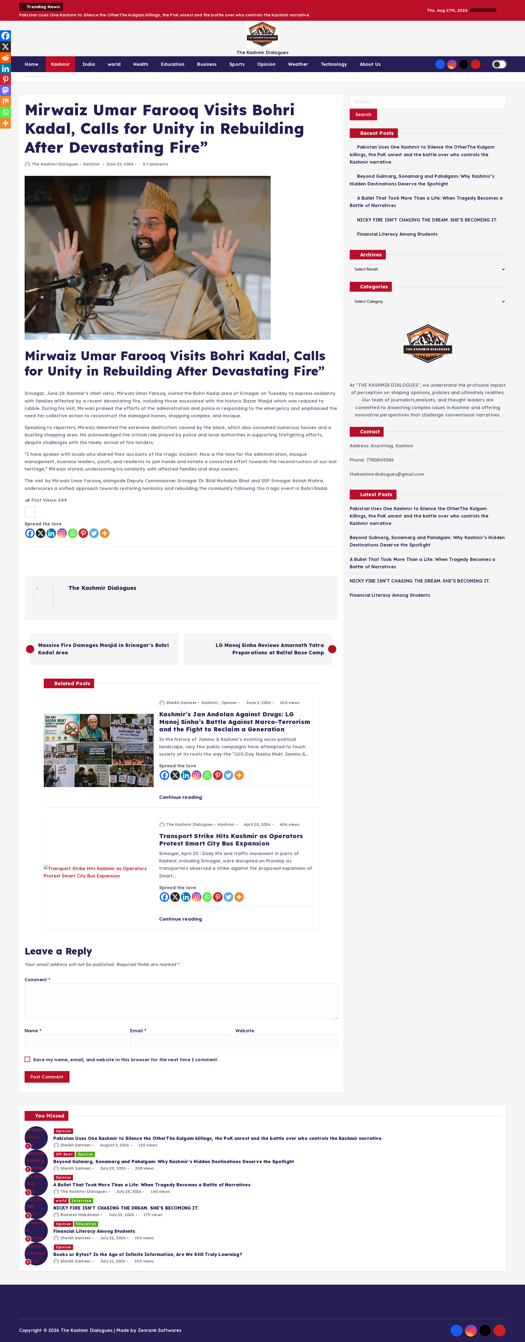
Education (172, 64)
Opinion (266, 64)
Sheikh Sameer (181, 702)
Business (207, 64)
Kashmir (60, 64)
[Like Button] (30, 512)
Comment (37, 979)
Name (33, 1030)
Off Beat (64, 1154)
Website (244, 1030)
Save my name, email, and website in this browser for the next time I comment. (125, 1059)
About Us (370, 64)
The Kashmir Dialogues (55, 164)
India (89, 64)
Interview (82, 1201)
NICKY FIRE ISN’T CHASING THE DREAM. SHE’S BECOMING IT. (427, 220)
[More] (104, 533)
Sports (236, 64)
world (114, 64)
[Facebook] (30, 533)
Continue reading (181, 797)
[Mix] (5, 101)
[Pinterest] (83, 533)
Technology (334, 64)
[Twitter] (94, 533)
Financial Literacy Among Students (397, 234)
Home (32, 64)
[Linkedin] (51, 533)
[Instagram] (62, 533)
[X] (40, 533)
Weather (298, 64)
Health (140, 64)
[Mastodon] (5, 90)
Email (138, 1030)
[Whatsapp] (72, 533)
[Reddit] (5, 57)
